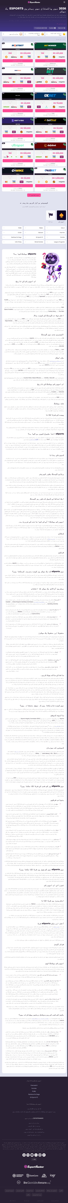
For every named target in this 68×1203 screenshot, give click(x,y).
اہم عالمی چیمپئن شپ (56, 361)
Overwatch (34, 1085)
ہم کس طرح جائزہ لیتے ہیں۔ (34, 1129)
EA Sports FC (34, 1097)
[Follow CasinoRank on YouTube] (32, 1155)
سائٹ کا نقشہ (13, 1200)
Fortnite (34, 1088)
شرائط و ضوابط (55, 1200)
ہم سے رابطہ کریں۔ (34, 1126)
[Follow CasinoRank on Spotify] (28, 1155)
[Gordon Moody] (18, 1175)
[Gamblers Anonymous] (44, 1175)
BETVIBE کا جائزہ (18, 138)
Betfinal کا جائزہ (50, 138)
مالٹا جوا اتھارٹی (39, 601)
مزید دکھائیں (35, 195)
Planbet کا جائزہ (50, 88)
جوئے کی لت (26, 1200)
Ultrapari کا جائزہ (18, 163)
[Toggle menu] (64, 2)
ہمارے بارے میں (34, 1123)
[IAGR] (53, 1175)
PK (35, 1159)
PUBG (34, 1091)
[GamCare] (32, 1175)
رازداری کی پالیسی (34, 1135)
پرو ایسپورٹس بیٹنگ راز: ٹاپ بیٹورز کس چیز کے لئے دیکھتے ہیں (34, 1112)
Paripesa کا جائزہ (18, 88)
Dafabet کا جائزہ (50, 163)
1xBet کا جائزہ (50, 113)
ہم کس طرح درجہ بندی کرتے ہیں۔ (34, 1132)
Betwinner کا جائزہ (50, 63)
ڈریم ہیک (17, 751)
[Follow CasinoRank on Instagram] (40, 1155)
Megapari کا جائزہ (17, 113)
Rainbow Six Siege (34, 1094)
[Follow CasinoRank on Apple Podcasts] (24, 1155)
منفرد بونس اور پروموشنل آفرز (40, 1018)
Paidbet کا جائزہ (50, 188)
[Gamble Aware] (37, 1182)
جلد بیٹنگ (56, 926)
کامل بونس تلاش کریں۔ (34, 1109)
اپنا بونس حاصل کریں (50, 60)
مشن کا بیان (57, 726)
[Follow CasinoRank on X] (36, 1155)
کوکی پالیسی (40, 1200)
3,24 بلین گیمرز (33, 439)
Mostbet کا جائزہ (18, 63)
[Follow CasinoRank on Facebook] (44, 1155)
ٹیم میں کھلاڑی (51, 539)
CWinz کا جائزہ (17, 188)
